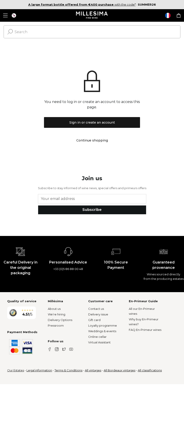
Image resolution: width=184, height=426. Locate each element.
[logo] (92, 15)
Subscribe (92, 210)
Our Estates (15, 370)
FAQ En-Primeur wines (145, 330)
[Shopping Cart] (178, 15)
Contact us (96, 308)
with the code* (82, 4)
